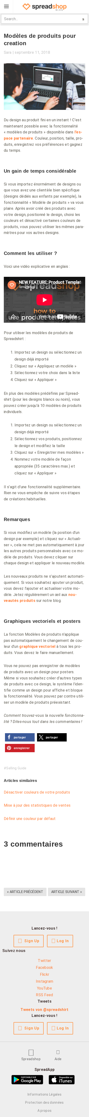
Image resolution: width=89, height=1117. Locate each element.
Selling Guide (16, 768)
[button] (20, 737)
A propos (44, 1110)
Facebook (44, 967)
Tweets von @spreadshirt (44, 1009)
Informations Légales (44, 1094)
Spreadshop (31, 1059)
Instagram (44, 981)
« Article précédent (25, 892)
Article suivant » (66, 892)
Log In (63, 941)
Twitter (44, 960)
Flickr (44, 974)
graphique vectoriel (37, 646)
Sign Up (31, 941)
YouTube (44, 988)
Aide (58, 1059)
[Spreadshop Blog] (44, 6)
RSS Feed (44, 995)
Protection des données (44, 1102)
